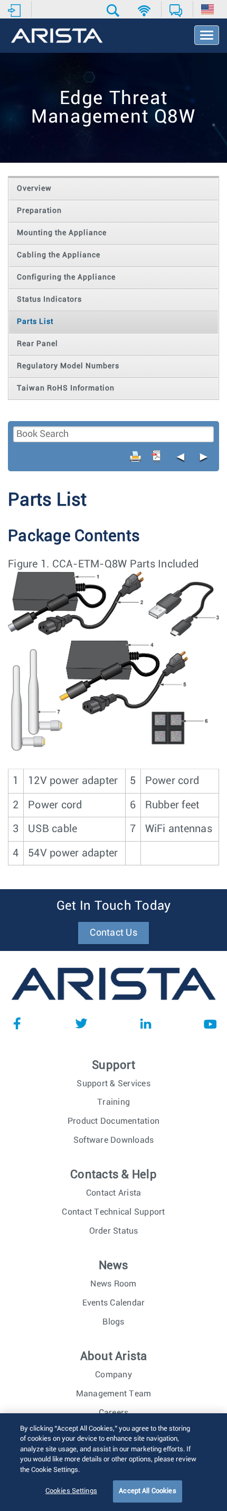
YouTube (210, 1023)
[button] (114, 10)
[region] (113, 1462)
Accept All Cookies (147, 1491)
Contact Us (113, 933)
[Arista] (57, 36)
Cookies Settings (71, 1491)
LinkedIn (145, 1023)
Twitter (81, 1023)
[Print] (135, 456)
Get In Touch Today (113, 906)
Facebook (17, 1023)
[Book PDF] (156, 456)
